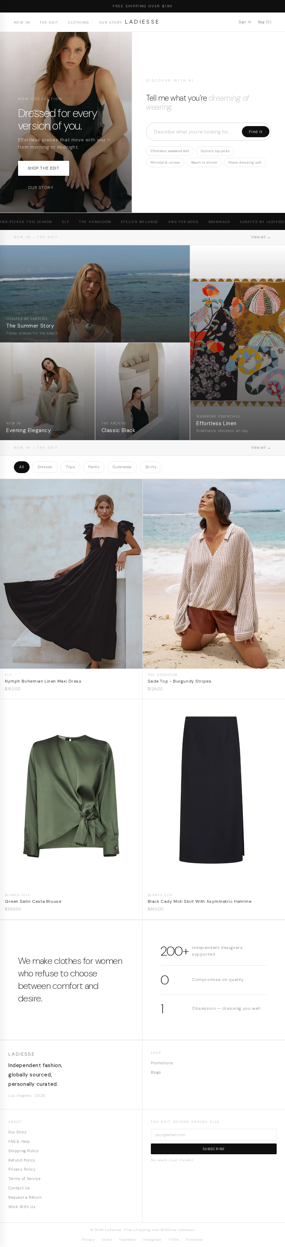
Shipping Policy (23, 1150)
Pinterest (194, 1239)
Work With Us (21, 1206)
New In (22, 22)
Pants (93, 466)
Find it (255, 131)
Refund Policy (21, 1160)
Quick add (71, 663)
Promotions (162, 1062)
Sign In (245, 21)
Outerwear (122, 466)
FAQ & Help (19, 1141)
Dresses (45, 466)
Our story (40, 187)
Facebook (127, 1239)
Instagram (151, 1239)
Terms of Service (24, 1178)
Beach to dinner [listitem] (204, 162)
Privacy (88, 1239)
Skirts (151, 466)
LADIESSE (142, 21)
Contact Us (19, 1188)
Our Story (110, 22)
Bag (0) (264, 21)
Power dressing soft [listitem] (245, 162)
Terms (106, 1239)
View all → (261, 236)
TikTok (174, 1239)
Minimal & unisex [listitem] (165, 162)
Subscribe (214, 1149)
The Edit (49, 22)
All (21, 466)
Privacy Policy (21, 1169)
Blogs (156, 1072)
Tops (70, 466)
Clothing (78, 22)
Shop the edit (43, 168)
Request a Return (25, 1197)
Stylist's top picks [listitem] (215, 151)
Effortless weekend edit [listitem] (169, 151)
